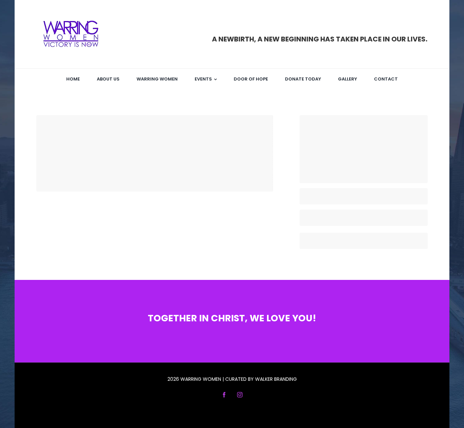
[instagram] (240, 395)
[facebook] (224, 395)
